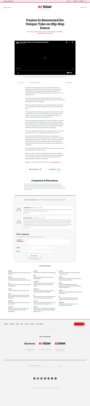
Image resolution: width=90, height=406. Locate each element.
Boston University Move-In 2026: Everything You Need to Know (69, 273)
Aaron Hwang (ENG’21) (35, 82)
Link (29, 212)
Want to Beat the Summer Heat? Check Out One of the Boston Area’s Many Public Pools (44, 303)
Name (18, 247)
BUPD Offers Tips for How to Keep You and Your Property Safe (19, 303)
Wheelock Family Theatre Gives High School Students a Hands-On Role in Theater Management (18, 310)
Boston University (9, 1)
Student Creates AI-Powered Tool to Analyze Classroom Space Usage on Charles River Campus (44, 285)
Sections (6, 324)
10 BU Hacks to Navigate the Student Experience (45, 272)
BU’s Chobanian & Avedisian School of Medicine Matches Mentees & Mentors (70, 279)
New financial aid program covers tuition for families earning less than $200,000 (44, 291)
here (46, 158)
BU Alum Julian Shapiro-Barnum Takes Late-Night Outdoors (44, 278)
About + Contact (39, 324)
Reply (25, 212)
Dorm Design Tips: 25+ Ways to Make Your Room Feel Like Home (19, 285)
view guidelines (20, 241)
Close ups (27, 324)
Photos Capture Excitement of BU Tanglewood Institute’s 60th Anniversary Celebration (44, 297)
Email (18, 251)
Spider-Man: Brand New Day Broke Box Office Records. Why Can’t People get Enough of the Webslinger (18, 297)
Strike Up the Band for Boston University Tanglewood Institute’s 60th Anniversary (68, 298)
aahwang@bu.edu (55, 162)
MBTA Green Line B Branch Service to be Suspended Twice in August (68, 304)
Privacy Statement (49, 388)
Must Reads (11, 324)
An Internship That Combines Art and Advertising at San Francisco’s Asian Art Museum (19, 279)
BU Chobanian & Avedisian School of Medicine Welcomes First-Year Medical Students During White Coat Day (44, 310)
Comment (20, 241)
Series (21, 324)
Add (58, 169)
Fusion (39, 87)
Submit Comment (34, 255)
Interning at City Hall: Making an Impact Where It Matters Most (70, 292)
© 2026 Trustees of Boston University (38, 388)
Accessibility (56, 388)
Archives (32, 324)
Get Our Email (78, 324)
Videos (17, 324)
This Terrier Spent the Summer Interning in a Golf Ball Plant (19, 273)
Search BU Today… (35, 366)
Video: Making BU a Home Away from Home (18, 290)
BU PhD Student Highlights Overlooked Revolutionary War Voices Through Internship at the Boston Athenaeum (70, 286)
